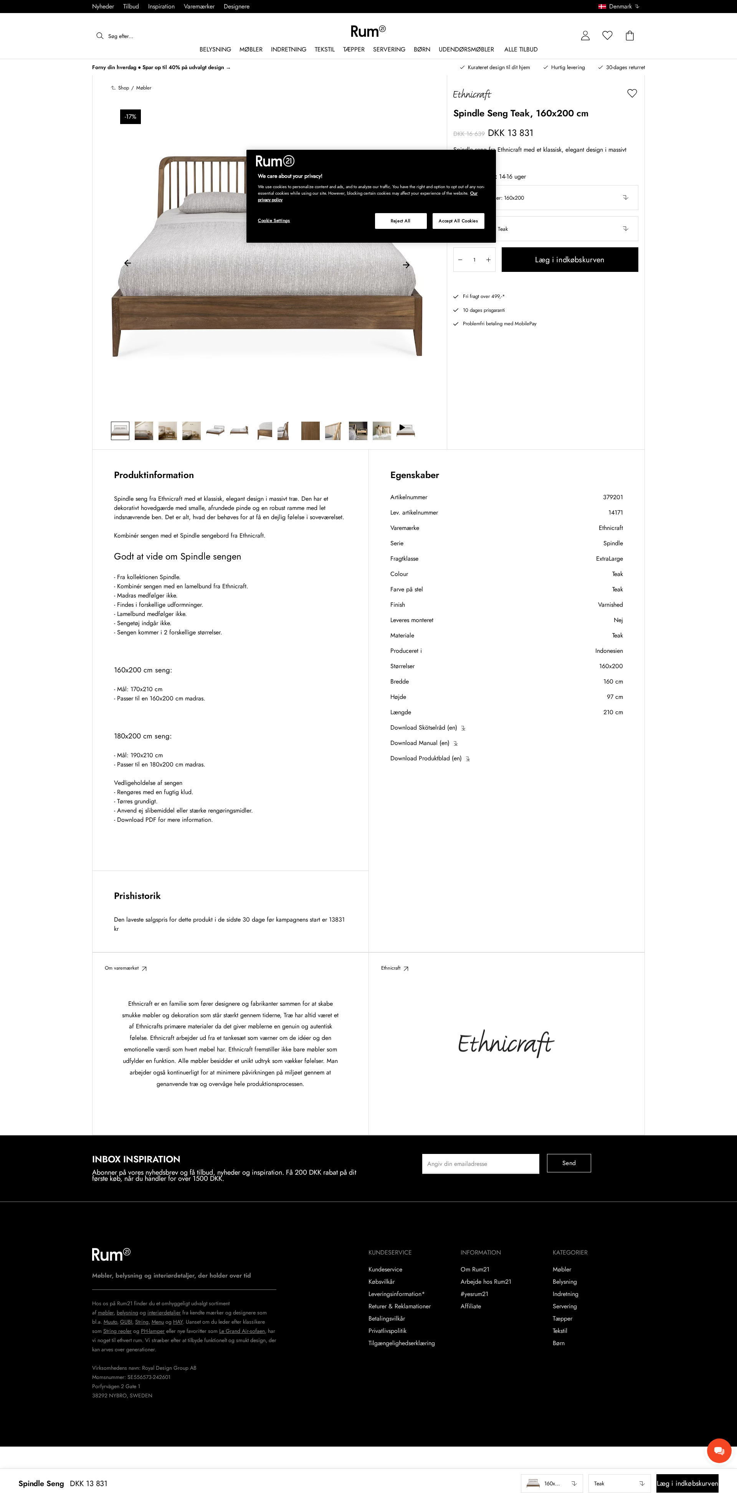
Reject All (401, 221)
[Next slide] (406, 264)
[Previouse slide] (128, 264)
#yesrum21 (474, 1294)
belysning (127, 1312)
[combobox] (619, 6)
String (142, 1322)
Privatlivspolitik (387, 1331)
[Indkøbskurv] (630, 36)
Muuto (110, 1322)
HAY (178, 1322)
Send (569, 1163)
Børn (559, 1343)
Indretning (565, 1294)
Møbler (562, 1269)
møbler (106, 1312)
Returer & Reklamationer (399, 1306)
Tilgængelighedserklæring (401, 1343)
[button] (621, 6)
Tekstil (560, 1331)
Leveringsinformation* (396, 1294)
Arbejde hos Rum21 (486, 1282)
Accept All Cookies (458, 221)
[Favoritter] (607, 36)
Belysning (565, 1282)
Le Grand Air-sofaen (242, 1331)
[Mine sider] (585, 36)
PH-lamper (153, 1331)
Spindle (613, 543)
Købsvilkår (381, 1282)
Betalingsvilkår (386, 1319)
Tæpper (562, 1319)
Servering (565, 1306)
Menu (158, 1322)
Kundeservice (385, 1269)
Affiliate (471, 1306)
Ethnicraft (611, 527)
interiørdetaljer (164, 1312)
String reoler (117, 1331)
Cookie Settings (274, 220)
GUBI (126, 1322)
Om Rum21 (475, 1269)
